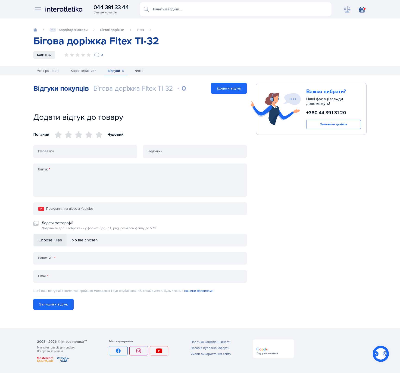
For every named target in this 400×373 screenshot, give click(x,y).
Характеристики (83, 71)
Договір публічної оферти (210, 348)
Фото (139, 71)
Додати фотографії (99, 225)
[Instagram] (138, 350)
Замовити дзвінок (333, 124)
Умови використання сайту (211, 354)
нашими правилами (198, 291)
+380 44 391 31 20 (326, 113)
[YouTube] (159, 350)
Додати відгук (229, 88)
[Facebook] (118, 350)
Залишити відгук (53, 304)
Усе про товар (48, 71)
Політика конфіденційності (210, 342)
